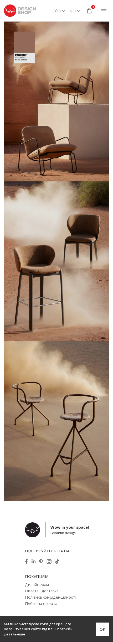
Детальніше (14, 634)
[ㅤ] (56, 101)
